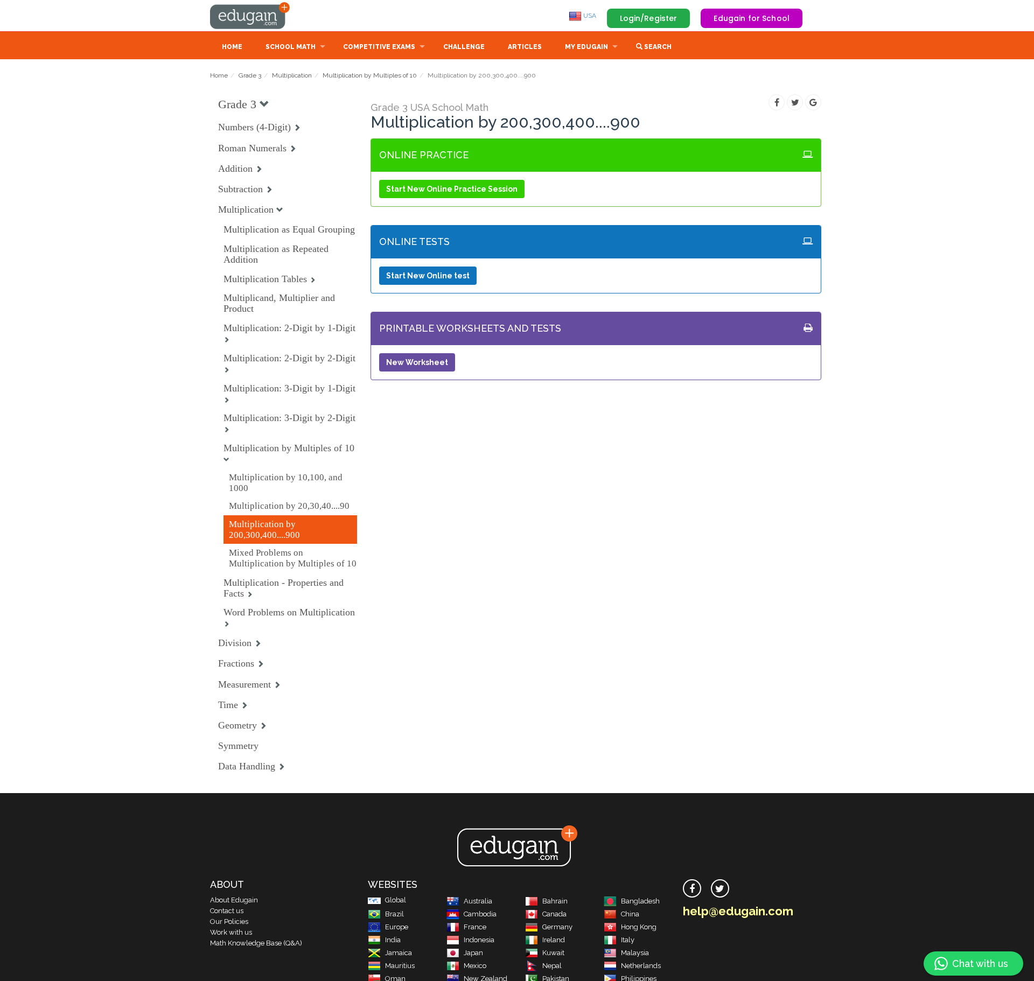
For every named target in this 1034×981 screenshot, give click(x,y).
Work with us (231, 932)
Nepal (552, 966)
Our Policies (229, 921)
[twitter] (720, 888)
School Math (291, 47)
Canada (554, 914)
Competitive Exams (379, 47)
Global (395, 900)
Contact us (226, 911)
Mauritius (400, 966)
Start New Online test (428, 275)
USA (589, 15)
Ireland (553, 940)
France (475, 927)
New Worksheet (417, 362)
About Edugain (234, 900)
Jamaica (398, 953)
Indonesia (479, 940)
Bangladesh (640, 901)
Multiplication (292, 75)
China (630, 914)
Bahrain (555, 901)
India (393, 940)
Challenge (464, 47)
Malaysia (635, 953)
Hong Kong (638, 927)
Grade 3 (250, 75)
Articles (525, 47)
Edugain (250, 15)
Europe (396, 927)
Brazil (394, 914)
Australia (478, 901)
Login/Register (648, 18)
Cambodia (480, 914)
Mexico (475, 966)
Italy (627, 940)
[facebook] (692, 888)
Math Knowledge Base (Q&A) (256, 943)
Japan (473, 953)
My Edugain (586, 47)
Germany (557, 927)
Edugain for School (752, 18)
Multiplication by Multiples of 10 (370, 75)
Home (232, 47)
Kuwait (553, 953)
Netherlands (641, 966)
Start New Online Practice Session (452, 189)
